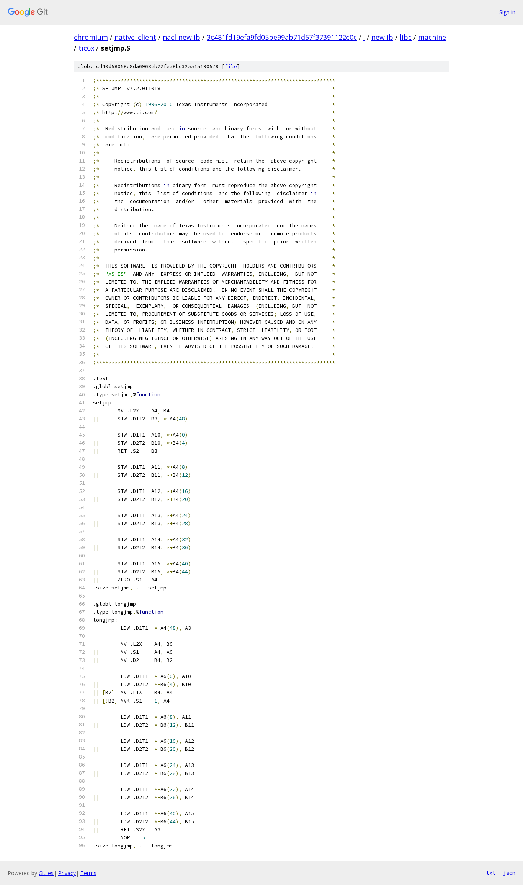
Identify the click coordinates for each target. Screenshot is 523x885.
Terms (88, 873)
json (509, 872)
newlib (382, 37)
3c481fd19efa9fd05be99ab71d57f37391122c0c (282, 37)
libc (406, 37)
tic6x (86, 48)
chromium (91, 37)
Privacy (67, 873)
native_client (135, 37)
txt (490, 872)
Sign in (507, 12)
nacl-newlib (181, 37)
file (231, 66)
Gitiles (46, 873)
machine (432, 37)
